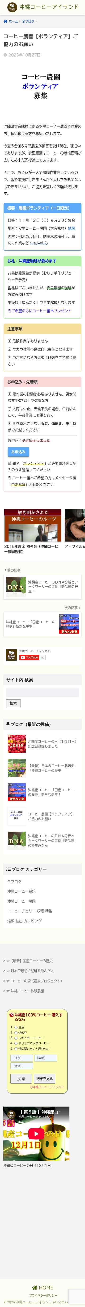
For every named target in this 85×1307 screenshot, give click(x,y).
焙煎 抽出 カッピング (24, 921)
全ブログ (14, 881)
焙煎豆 (22, 1032)
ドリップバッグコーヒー (34, 1043)
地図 (71, 228)
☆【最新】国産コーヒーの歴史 (29, 961)
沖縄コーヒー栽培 (21, 891)
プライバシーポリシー (43, 1295)
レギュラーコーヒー (31, 1038)
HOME (45, 1288)
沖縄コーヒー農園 (21, 901)
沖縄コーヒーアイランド (48, 6)
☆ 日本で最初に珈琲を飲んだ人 (30, 971)
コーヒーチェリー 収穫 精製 (29, 911)
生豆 (21, 1027)
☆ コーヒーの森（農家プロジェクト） (35, 981)
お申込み (18, 452)
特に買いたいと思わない (34, 1048)
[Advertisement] (42, 1223)
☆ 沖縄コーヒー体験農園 (25, 991)
